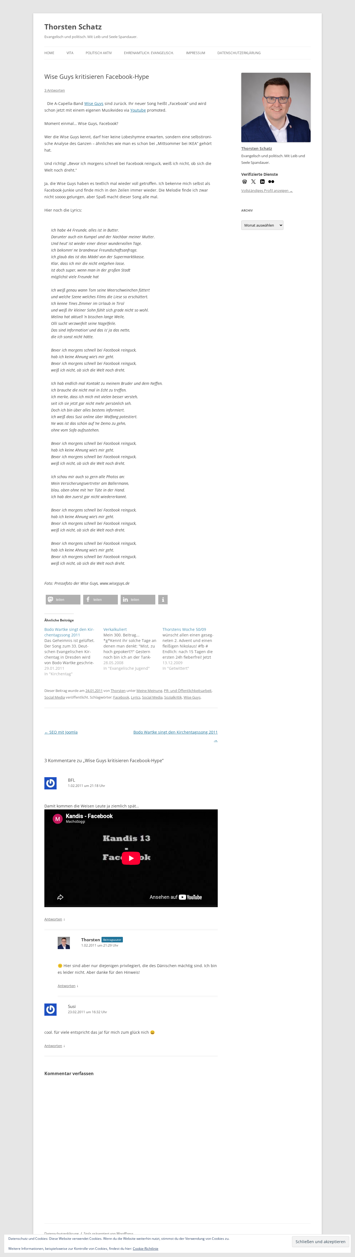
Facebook (121, 697)
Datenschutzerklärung (239, 53)
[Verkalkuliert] (133, 649)
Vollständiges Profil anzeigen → (267, 190)
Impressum (195, 53)
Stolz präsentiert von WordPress (108, 1233)
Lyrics (135, 697)
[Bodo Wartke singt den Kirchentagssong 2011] (73, 652)
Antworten (53, 919)
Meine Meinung (149, 690)
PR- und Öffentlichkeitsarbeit (188, 690)
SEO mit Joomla (61, 732)
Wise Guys (93, 103)
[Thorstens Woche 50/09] (192, 649)
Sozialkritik (173, 697)
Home (49, 53)
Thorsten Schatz (73, 27)
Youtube (138, 110)
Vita (70, 53)
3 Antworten (54, 90)
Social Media (54, 697)
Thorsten (118, 690)
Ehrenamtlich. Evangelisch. (149, 53)
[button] (63, 599)
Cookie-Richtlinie (145, 1248)
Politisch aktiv (99, 53)
